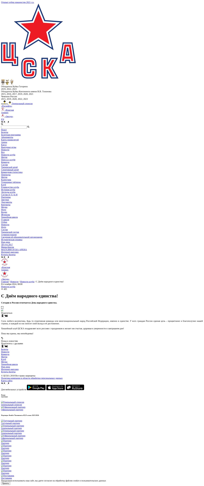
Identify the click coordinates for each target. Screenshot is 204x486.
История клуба (8, 189)
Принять (5, 483)
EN (2, 119)
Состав (4, 165)
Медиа (4, 362)
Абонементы (7, 137)
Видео (4, 212)
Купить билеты (8, 372)
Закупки (5, 199)
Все (3, 152)
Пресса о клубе (8, 160)
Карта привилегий (10, 140)
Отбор (4, 222)
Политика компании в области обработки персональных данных (32, 378)
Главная (5, 281)
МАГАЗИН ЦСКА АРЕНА (14, 249)
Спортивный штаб (10, 170)
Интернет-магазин (10, 369)
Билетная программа (11, 135)
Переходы (6, 175)
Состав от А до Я (9, 194)
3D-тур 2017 (7, 244)
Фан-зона (5, 367)
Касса (4, 145)
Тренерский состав (10, 232)
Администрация (9, 234)
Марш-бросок (7, 247)
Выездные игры (8, 147)
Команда (5, 354)
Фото (3, 209)
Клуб (3, 359)
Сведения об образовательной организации (21, 237)
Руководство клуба (10, 187)
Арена (4, 142)
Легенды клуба (8, 192)
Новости (5, 224)
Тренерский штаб (9, 167)
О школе (5, 219)
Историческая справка (11, 239)
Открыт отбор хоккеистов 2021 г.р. (17, 2)
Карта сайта (6, 380)
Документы (6, 202)
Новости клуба (8, 155)
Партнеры (6, 197)
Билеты (4, 349)
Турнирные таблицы (11, 182)
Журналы (5, 214)
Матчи (4, 157)
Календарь (6, 180)
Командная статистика (11, 172)
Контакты (5, 204)
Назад (4, 130)
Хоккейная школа (9, 364)
